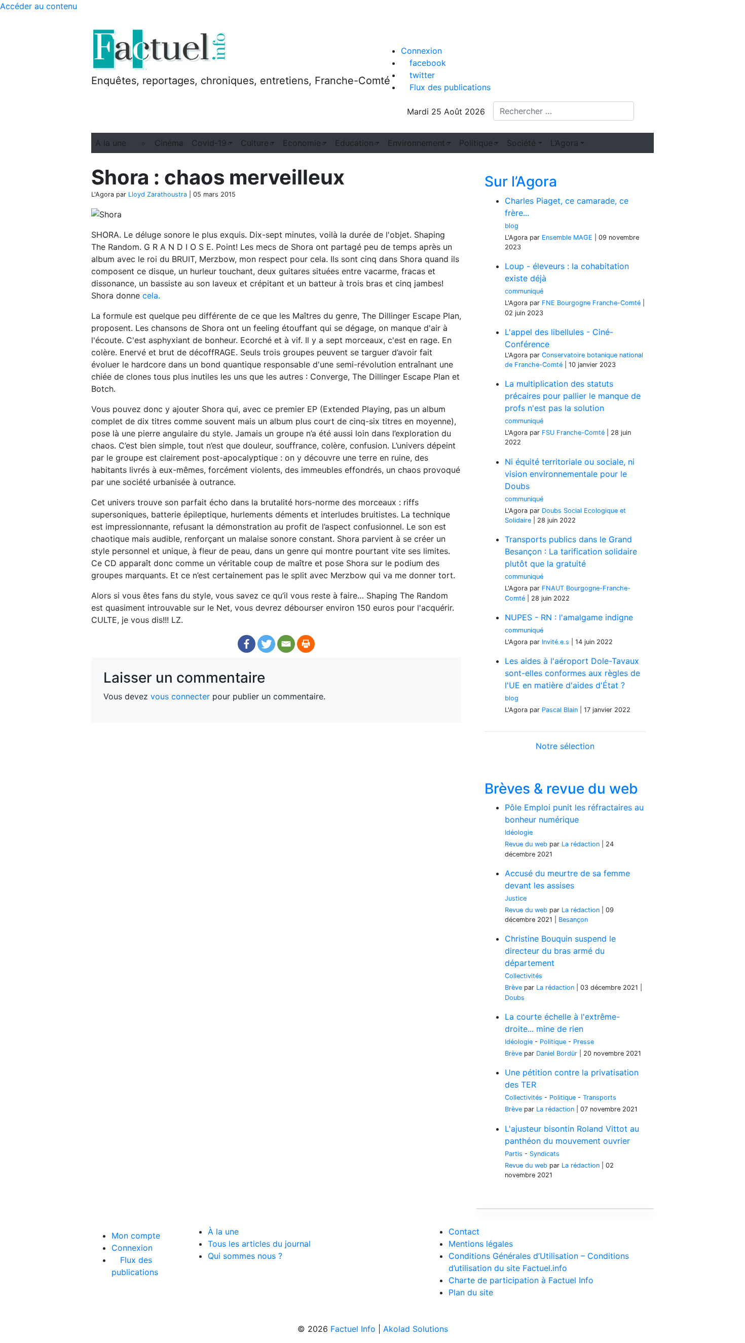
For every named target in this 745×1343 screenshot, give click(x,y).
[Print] (306, 644)
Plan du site (471, 1292)
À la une (223, 1231)
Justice (516, 898)
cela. (151, 295)
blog (511, 226)
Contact (464, 1231)
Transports (599, 1097)
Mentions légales (481, 1244)
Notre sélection (565, 746)
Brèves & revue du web (561, 788)
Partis (514, 1154)
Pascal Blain (560, 710)
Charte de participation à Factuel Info (521, 1280)
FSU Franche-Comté (573, 432)
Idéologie (519, 832)
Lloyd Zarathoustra (157, 194)
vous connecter (180, 696)
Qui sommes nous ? (245, 1256)
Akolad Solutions (415, 1329)
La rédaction (581, 844)
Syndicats (545, 1154)
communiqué (524, 291)
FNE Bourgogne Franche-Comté (591, 303)
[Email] (286, 644)
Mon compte (135, 1235)
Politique (553, 1042)
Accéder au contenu (38, 6)
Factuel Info (353, 1329)
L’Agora (564, 143)
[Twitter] (266, 644)
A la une (110, 143)
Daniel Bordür (556, 1053)
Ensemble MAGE (567, 237)
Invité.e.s (555, 642)
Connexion (421, 51)
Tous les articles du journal (259, 1244)
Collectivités (523, 976)
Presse (583, 1042)
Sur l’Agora (521, 181)
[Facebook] (246, 644)
